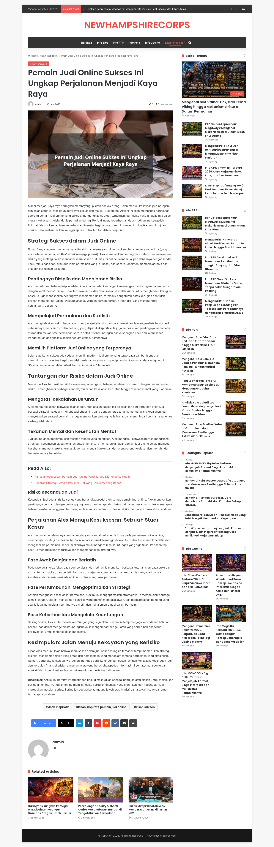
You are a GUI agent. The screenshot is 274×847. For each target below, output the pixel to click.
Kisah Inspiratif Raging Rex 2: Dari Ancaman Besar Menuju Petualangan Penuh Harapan (225, 189)
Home (34, 55)
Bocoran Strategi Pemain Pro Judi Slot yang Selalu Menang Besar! (78, 483)
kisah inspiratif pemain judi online (102, 707)
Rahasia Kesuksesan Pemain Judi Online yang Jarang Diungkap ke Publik (82, 476)
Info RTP (118, 42)
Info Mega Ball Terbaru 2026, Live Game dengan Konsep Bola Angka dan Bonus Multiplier (230, 634)
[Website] (54, 748)
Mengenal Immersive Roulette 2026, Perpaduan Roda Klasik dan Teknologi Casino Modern (196, 634)
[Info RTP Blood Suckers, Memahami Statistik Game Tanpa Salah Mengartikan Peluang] (192, 284)
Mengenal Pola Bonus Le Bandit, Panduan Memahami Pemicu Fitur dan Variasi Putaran (201, 365)
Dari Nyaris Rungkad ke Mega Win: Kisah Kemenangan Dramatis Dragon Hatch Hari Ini (49, 809)
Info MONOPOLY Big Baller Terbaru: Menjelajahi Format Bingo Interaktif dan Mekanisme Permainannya (195, 683)
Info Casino (152, 42)
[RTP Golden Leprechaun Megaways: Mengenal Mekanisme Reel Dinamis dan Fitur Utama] (192, 129)
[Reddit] (106, 723)
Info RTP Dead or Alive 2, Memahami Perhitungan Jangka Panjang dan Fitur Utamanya (222, 263)
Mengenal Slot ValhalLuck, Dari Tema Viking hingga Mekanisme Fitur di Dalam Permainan (214, 107)
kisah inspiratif (58, 707)
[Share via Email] (124, 723)
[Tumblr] (88, 723)
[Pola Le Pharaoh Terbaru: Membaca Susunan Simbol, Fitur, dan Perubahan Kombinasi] (236, 386)
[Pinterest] (97, 723)
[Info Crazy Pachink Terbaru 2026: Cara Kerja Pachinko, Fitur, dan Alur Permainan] (192, 173)
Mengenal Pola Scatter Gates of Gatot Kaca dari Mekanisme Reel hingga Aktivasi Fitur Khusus (202, 430)
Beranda (86, 42)
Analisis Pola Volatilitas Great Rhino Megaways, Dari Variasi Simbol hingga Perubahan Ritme (201, 408)
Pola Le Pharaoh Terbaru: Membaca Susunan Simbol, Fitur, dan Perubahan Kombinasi (200, 386)
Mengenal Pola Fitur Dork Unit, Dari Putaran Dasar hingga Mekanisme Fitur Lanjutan (222, 151)
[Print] (133, 723)
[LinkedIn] (79, 723)
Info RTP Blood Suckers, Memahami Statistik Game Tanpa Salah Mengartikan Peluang (223, 285)
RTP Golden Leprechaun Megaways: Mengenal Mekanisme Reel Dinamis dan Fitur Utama (134, 8)
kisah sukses (145, 707)
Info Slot (102, 42)
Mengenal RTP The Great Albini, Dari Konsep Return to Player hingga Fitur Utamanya (225, 243)
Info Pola (134, 42)
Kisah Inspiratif (175, 42)
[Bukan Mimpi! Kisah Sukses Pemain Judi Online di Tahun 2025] (151, 789)
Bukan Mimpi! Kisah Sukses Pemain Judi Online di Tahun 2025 (148, 809)
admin (38, 104)
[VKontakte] (115, 723)
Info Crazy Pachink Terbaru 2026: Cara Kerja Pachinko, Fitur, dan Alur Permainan (223, 171)
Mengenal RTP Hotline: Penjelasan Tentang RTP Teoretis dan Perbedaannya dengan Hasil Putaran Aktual (224, 307)
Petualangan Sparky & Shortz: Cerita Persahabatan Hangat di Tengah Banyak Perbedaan (100, 809)
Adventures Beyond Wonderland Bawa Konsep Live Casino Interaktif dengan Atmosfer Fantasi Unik (229, 585)
